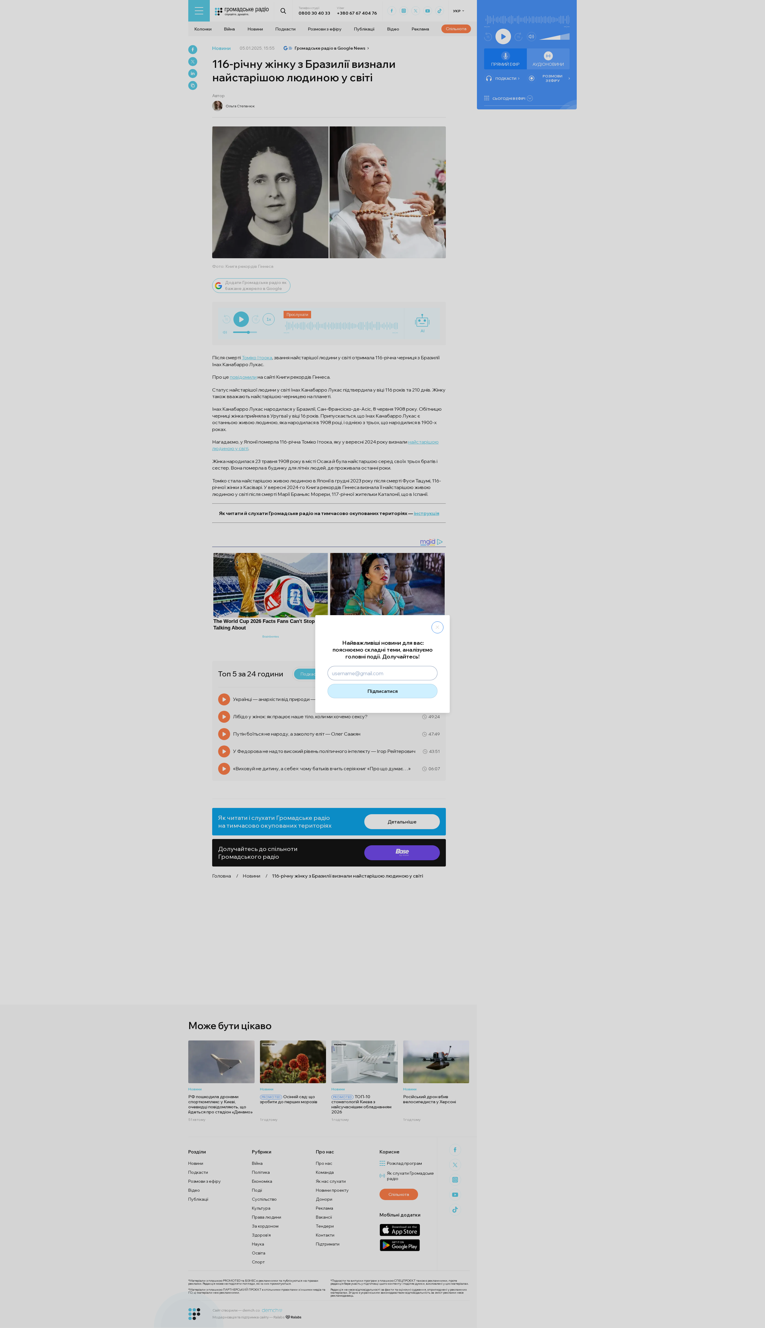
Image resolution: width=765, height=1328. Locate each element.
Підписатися (383, 691)
